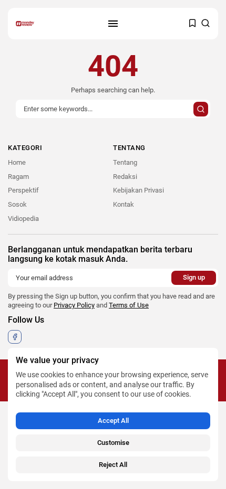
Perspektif (23, 190)
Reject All (113, 465)
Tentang (125, 162)
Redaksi (125, 176)
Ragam (18, 176)
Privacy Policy (74, 305)
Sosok (17, 204)
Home (17, 162)
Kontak (123, 204)
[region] (113, 414)
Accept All (113, 420)
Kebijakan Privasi (138, 190)
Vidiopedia (23, 218)
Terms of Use (129, 305)
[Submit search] (200, 109)
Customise (113, 443)
